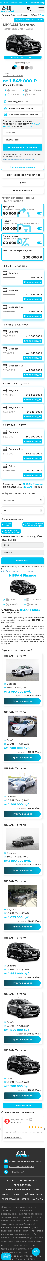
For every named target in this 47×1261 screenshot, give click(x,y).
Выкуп (39, 1194)
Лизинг (37, 1190)
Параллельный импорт (17, 1190)
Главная (5, 15)
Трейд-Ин (28, 1194)
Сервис (25, 1199)
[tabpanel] (22, 1128)
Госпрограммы (10, 1199)
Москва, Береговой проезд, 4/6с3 (25, 1161)
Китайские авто (29, 1180)
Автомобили (19, 15)
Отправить (22, 560)
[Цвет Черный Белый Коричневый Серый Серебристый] (22, 510)
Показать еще (22, 1105)
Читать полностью (13, 1138)
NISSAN (33, 15)
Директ (16, 1194)
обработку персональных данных (18, 159)
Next (44, 1129)
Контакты (37, 1199)
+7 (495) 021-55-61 (17, 1172)
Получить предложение (22, 147)
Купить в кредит (32, 282)
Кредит (6, 1194)
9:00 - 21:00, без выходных (21, 1166)
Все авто (12, 1180)
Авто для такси (22, 1185)
